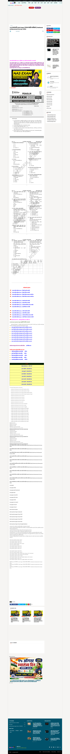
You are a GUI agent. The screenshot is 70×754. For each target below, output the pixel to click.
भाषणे (10, 732)
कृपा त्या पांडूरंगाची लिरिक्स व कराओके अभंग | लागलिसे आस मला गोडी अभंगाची (56, 60)
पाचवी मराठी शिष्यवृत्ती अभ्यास (51, 121)
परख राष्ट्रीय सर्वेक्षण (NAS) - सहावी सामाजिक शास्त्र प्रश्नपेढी (22, 304)
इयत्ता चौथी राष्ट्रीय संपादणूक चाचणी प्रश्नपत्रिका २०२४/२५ (22, 331)
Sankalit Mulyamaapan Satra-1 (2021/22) (17, 726)
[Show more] (32, 604)
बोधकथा (21, 730)
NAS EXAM (16, 25)
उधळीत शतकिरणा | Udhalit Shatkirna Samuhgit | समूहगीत (56, 66)
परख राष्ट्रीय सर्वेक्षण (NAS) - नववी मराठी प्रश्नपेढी (21, 310)
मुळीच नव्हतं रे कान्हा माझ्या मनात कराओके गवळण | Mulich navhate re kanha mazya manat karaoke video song (56, 52)
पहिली (29, 2)
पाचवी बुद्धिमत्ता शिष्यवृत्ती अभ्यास (51, 119)
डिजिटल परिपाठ (37, 7)
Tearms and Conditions (46, 751)
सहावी (45, 2)
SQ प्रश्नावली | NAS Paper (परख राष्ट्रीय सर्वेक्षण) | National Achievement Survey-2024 (15, 620)
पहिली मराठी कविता (53, 99)
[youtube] (51, 1)
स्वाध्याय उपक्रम (53, 108)
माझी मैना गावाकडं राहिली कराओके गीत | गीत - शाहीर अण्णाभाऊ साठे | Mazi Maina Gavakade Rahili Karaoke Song (55, 725)
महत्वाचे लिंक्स (23, 2)
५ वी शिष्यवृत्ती (31, 7)
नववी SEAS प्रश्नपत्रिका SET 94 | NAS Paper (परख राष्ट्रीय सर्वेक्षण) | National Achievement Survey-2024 (38, 620)
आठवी (51, 2)
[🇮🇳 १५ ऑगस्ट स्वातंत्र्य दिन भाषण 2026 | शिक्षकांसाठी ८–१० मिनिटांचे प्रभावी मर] (29, 723)
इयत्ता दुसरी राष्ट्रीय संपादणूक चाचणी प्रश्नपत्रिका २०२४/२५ (22, 327)
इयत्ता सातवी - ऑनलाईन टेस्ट (27, 384)
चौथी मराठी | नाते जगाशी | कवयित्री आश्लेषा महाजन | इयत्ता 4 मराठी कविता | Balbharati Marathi (37, 732)
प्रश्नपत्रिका (55, 2)
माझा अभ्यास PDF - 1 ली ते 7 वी (26, 366)
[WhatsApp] (26, 604)
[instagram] (54, 1)
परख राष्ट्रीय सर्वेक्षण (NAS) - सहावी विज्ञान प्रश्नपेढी (21, 306)
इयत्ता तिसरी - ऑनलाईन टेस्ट (27, 373)
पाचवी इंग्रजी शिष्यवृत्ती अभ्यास (51, 116)
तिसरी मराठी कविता (53, 96)
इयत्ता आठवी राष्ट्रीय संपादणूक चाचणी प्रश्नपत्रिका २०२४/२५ (22, 339)
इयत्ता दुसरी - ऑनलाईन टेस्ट (27, 371)
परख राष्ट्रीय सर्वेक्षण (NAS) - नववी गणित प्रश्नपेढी (21, 312)
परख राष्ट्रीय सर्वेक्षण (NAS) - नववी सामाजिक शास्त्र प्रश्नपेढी (22, 314)
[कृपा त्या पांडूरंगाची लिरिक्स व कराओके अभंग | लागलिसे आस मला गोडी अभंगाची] (49, 59)
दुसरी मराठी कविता (53, 98)
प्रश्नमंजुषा (17, 730)
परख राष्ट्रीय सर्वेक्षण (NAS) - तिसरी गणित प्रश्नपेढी (21, 292)
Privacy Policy (53, 751)
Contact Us (59, 751)
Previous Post (13, 655)
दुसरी (32, 2)
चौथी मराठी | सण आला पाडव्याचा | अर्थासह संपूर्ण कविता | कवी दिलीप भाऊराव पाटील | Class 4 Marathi (37, 739)
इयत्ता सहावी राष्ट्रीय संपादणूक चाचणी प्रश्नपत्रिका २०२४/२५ (22, 335)
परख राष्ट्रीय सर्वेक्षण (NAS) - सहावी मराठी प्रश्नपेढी (21, 300)
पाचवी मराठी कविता (53, 101)
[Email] (30, 604)
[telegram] (57, 1)
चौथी (38, 2)
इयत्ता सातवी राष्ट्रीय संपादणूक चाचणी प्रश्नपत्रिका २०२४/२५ (22, 337)
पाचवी (42, 2)
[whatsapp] (60, 1)
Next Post (41, 655)
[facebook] (45, 1)
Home (19, 2)
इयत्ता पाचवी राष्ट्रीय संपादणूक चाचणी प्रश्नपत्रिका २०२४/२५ (22, 333)
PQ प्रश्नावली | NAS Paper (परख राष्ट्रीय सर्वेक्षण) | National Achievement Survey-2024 (26, 620)
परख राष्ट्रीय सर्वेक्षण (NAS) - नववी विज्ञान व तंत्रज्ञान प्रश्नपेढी (22, 317)
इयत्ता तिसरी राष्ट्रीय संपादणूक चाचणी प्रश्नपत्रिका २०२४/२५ (22, 329)
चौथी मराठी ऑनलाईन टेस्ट (53, 94)
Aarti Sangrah (12, 730)
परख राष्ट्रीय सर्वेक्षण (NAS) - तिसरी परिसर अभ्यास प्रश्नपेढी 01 (23, 294)
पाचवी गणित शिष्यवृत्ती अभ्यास (51, 118)
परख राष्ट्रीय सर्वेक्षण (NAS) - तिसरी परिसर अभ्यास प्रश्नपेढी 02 (23, 296)
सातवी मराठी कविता (53, 104)
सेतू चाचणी (53, 106)
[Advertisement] (35, 16)
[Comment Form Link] (12, 647)
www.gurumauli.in (15, 752)
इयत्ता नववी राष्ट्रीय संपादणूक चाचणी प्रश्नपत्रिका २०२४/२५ (22, 341)
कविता (26, 351)
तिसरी (35, 2)
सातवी (48, 2)
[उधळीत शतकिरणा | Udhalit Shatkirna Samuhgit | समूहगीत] (49, 66)
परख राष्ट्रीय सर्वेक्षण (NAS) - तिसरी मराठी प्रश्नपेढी (21, 290)
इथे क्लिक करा (28, 345)
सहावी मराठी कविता (53, 103)
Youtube (61, 2)
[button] (60, 3)
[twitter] (48, 1)
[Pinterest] (28, 604)
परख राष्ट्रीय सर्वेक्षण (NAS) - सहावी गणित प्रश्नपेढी (21, 302)
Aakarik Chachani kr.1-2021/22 (17, 722)
